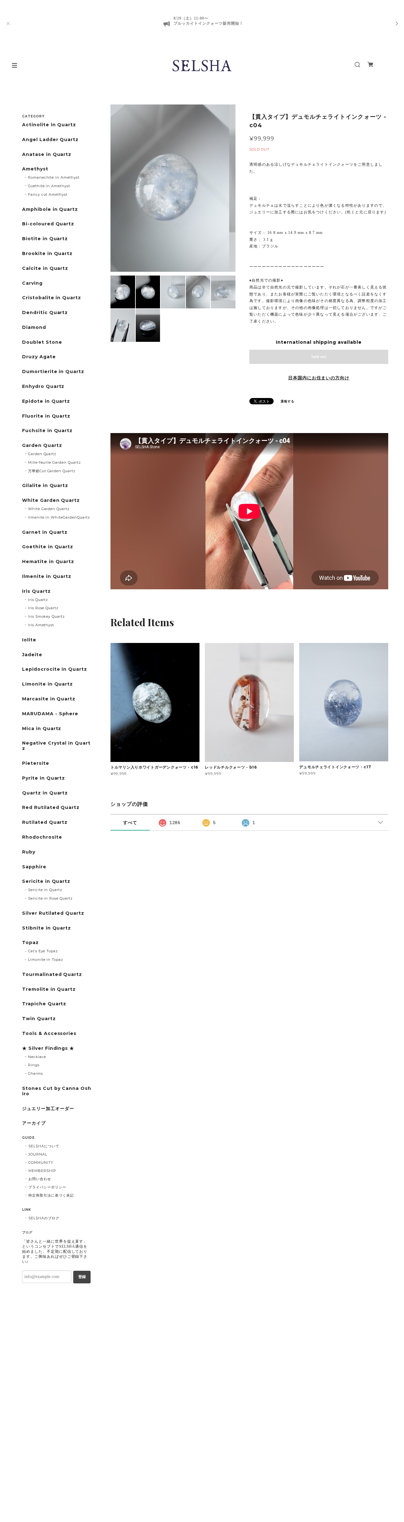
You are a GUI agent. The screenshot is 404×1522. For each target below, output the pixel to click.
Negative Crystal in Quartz (56, 745)
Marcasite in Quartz (48, 699)
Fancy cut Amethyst (48, 194)
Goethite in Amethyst (49, 186)
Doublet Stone (42, 342)
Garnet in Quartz (45, 532)
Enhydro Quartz (43, 386)
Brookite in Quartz (47, 253)
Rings (33, 1065)
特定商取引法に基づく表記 (51, 1195)
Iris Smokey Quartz (46, 616)
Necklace (37, 1057)
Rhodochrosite (42, 837)
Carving (32, 283)
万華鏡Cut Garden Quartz (51, 471)
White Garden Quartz (51, 500)
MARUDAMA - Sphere (50, 713)
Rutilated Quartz (45, 822)
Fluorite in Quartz (46, 416)
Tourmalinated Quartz (52, 974)
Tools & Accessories (49, 1033)
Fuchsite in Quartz (47, 430)
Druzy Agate (39, 357)
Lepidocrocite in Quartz (54, 669)
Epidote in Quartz (46, 401)
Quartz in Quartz (45, 793)
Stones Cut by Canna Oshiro (56, 1091)
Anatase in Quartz (46, 154)
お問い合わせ (39, 1179)
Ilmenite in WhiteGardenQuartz (59, 517)
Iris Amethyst (41, 625)
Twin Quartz (39, 1018)
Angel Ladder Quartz (50, 139)
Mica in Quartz (41, 728)
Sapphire (34, 867)
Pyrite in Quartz (43, 778)
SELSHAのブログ (43, 1218)
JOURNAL (37, 1154)
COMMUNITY (40, 1162)
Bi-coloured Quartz (48, 224)
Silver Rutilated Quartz (53, 913)
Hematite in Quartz (48, 561)
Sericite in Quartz (46, 881)
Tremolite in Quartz (49, 989)
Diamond (34, 327)
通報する (287, 401)
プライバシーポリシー (47, 1187)
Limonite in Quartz (47, 684)
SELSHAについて (43, 1146)
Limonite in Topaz (45, 959)
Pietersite (35, 763)
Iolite (29, 640)
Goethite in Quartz (47, 547)
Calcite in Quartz (45, 268)
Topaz (30, 942)
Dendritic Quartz (45, 312)
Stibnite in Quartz (46, 928)
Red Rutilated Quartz (51, 807)
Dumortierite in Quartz (53, 371)
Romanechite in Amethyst (54, 177)
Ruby (28, 852)
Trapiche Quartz (44, 1004)
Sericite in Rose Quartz (50, 898)
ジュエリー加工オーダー (48, 1108)
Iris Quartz (36, 591)
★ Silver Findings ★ (48, 1048)
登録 (82, 1277)
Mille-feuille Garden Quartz (54, 462)
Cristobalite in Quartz (51, 297)
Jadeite (32, 654)
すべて (130, 822)
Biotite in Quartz (45, 238)
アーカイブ (34, 1123)
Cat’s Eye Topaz (43, 951)
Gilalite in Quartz (45, 485)
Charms (35, 1073)
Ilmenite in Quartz (46, 576)
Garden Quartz (42, 445)
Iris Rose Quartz (43, 608)
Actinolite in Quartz (49, 125)
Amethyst (35, 169)
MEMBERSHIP (42, 1170)
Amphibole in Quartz (50, 209)
